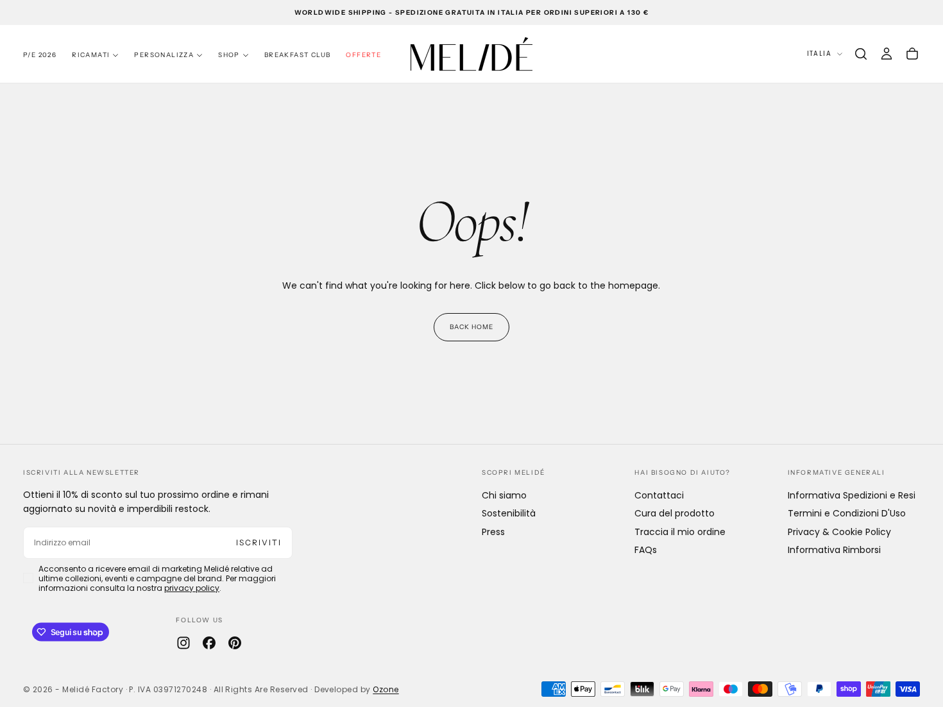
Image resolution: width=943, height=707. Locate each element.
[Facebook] (209, 643)
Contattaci (659, 495)
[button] (861, 54)
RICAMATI (91, 55)
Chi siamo (504, 495)
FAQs (645, 549)
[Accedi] (886, 54)
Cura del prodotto (674, 513)
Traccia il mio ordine (680, 531)
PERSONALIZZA (164, 55)
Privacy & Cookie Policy (839, 531)
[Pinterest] (234, 643)
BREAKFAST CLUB (297, 55)
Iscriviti (259, 542)
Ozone (385, 689)
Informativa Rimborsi (834, 549)
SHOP (229, 55)
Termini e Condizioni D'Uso (847, 513)
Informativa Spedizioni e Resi (851, 495)
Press (493, 531)
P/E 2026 (39, 55)
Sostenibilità (509, 513)
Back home (471, 327)
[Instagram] (183, 643)
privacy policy (191, 588)
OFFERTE (363, 55)
